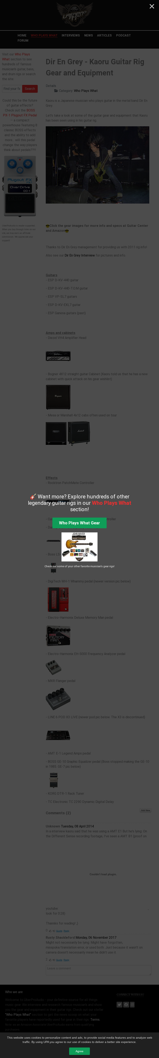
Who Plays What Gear (79, 522)
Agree (79, 1051)
